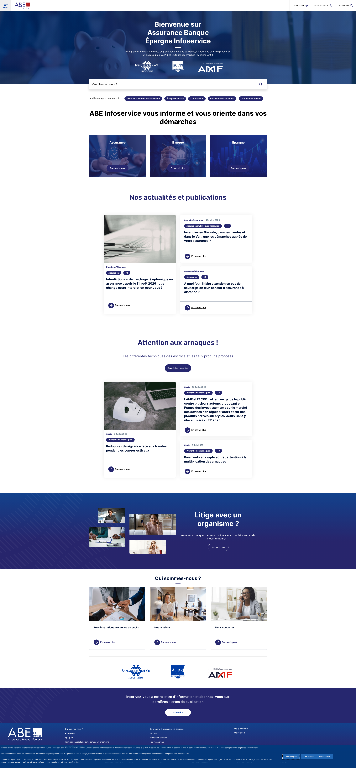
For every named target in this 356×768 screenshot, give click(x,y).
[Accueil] (25, 734)
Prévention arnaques (159, 737)
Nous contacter (241, 728)
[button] (345, 5)
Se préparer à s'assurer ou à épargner (167, 729)
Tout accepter (291, 756)
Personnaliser (324, 756)
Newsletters (239, 732)
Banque (153, 733)
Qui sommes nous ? (74, 729)
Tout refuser (309, 756)
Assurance (70, 733)
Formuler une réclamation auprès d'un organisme (87, 742)
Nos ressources (157, 742)
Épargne (69, 737)
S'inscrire (178, 712)
